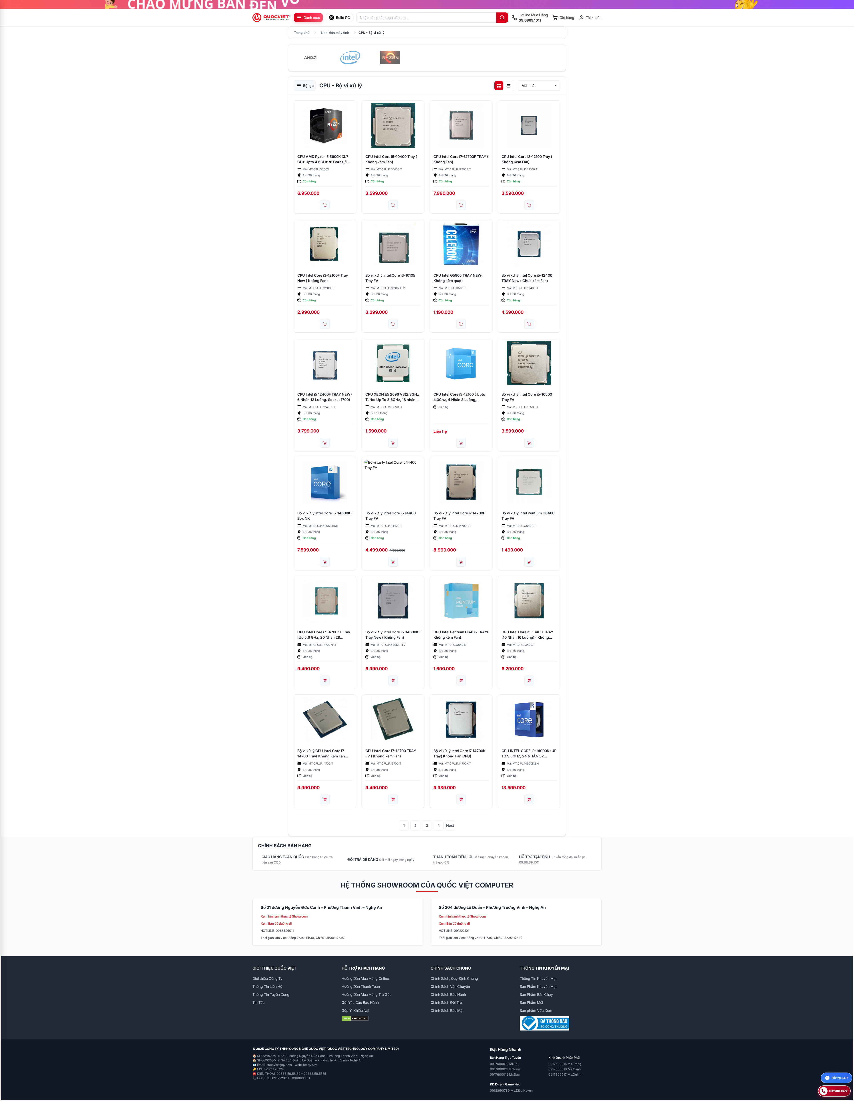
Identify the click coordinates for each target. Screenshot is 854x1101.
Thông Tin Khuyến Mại (538, 978)
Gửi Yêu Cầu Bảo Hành (360, 1002)
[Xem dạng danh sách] (508, 85)
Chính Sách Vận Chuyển (450, 986)
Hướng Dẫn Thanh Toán (361, 986)
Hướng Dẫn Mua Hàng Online (365, 978)
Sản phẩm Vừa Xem (536, 1010)
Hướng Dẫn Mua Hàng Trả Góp (367, 994)
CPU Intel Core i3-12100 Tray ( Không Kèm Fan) (527, 159)
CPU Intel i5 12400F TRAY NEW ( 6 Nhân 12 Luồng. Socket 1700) (324, 397)
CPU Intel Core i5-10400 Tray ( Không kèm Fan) (391, 159)
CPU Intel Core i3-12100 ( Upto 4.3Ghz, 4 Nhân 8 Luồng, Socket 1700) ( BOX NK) (459, 397)
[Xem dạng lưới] (498, 85)
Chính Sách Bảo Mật (447, 1010)
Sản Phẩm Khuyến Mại (538, 986)
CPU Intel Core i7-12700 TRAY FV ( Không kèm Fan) (390, 753)
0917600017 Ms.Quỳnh (565, 1074)
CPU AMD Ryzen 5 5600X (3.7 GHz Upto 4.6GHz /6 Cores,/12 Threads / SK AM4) (323, 159)
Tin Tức (258, 1002)
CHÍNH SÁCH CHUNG (451, 968)
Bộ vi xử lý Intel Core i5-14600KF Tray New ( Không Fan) (393, 635)
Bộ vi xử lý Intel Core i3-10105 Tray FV (390, 278)
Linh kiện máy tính (335, 32)
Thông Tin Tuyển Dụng (270, 994)
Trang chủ (301, 32)
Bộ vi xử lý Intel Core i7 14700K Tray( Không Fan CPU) (459, 753)
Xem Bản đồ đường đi (276, 923)
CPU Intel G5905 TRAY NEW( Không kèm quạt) (458, 278)
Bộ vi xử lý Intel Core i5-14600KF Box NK (324, 516)
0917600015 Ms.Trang (564, 1064)
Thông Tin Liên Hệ (267, 986)
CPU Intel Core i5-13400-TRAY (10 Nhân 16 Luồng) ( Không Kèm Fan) (527, 635)
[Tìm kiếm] (502, 17)
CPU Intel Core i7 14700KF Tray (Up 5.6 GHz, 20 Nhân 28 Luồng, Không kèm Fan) (323, 635)
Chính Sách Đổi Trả (446, 1002)
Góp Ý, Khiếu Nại (355, 1010)
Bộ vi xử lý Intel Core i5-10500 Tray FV (527, 397)
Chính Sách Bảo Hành (448, 994)
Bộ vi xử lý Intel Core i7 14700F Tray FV (459, 516)
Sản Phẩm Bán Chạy (536, 994)
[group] (427, 4)
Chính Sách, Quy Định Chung (454, 978)
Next (450, 825)
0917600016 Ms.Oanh (564, 1069)
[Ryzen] (390, 57)
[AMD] (310, 57)
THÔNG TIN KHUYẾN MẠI (544, 968)
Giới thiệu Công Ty (267, 978)
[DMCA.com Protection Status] (383, 1018)
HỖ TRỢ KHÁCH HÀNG (363, 968)
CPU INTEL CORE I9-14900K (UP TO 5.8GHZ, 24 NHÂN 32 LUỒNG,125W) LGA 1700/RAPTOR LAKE (529, 754)
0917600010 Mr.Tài (504, 1064)
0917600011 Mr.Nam (505, 1069)
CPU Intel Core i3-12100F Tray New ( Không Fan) (322, 278)
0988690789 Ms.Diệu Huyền (511, 1090)
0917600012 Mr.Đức (505, 1074)
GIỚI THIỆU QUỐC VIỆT (274, 968)
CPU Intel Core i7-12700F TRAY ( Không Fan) (460, 159)
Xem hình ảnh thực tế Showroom (284, 916)
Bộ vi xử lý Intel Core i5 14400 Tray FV (390, 516)
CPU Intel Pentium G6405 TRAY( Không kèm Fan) (460, 635)
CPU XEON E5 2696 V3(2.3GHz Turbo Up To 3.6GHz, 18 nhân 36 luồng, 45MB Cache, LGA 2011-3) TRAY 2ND (392, 397)
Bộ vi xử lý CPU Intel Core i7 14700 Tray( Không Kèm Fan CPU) (321, 754)
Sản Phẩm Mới (531, 1002)
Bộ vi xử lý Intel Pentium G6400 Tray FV (528, 516)
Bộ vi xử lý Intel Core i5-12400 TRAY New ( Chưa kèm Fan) (527, 278)
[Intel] (350, 57)
